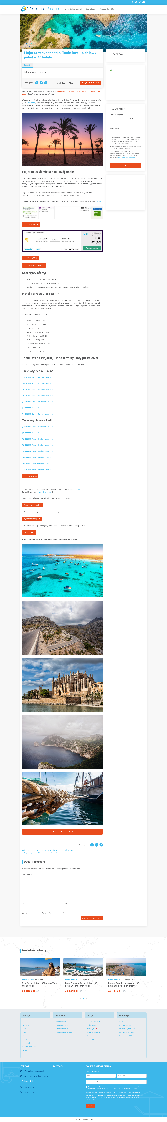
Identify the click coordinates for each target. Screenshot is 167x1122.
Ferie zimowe (92, 1025)
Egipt (36, 979)
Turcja (79, 979)
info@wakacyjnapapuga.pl (34, 1071)
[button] (80, 999)
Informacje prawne (126, 1032)
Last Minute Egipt (61, 1029)
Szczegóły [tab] (27, 65)
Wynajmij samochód (33, 505)
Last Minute (90, 9)
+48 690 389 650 (29, 1087)
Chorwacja (26, 1036)
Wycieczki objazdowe (30, 1047)
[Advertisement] (127, 192)
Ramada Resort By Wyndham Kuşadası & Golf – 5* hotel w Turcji (82, 984)
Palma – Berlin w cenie (37, 427)
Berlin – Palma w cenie (37, 377)
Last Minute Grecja (62, 1021)
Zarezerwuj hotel (31, 224)
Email (66, 903)
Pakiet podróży (28, 979)
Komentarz (27, 875)
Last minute (91, 1039)
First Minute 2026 (93, 1021)
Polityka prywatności (127, 1029)
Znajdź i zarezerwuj (74, 9)
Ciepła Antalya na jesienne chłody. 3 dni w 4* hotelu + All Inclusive (48, 850)
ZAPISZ (125, 165)
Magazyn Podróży (107, 9)
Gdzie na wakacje (93, 1032)
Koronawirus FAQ (125, 1036)
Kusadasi (86, 979)
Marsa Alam (43, 979)
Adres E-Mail (115, 128)
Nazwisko (129, 118)
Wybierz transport (32, 519)
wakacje (79, 489)
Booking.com (29, 532)
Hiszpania (26, 1025)
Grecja (24, 1029)
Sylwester (90, 1036)
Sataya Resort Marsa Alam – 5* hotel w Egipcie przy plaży (37, 984)
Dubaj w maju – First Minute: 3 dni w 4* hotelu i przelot (43, 853)
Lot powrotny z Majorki (34, 265)
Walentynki (91, 1029)
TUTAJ (98, 201)
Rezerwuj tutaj (30, 476)
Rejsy (24, 1054)
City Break (26, 1043)
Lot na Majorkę (30, 258)
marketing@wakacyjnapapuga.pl (36, 1076)
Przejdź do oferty (90, 83)
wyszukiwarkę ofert (45, 492)
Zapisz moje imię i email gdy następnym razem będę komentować (49, 913)
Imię (24, 903)
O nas (121, 1021)
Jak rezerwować (125, 1025)
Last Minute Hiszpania (63, 1032)
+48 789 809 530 (29, 1092)
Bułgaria (25, 1039)
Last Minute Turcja (62, 1025)
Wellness (25, 1050)
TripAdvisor (31, 103)
